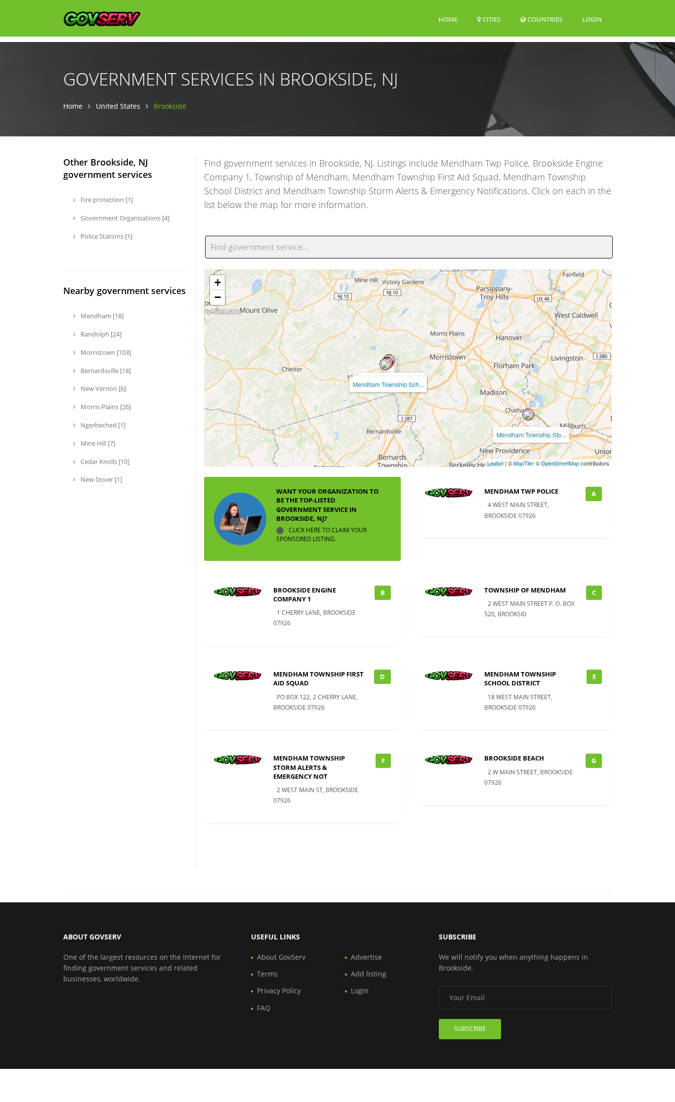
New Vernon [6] (102, 388)
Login (592, 19)
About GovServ (281, 957)
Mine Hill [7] (97, 443)
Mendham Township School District (520, 678)
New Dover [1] (100, 479)
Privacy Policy (279, 990)
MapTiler (523, 463)
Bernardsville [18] (105, 370)
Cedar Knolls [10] (104, 461)
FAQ (263, 1008)
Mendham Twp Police (521, 491)
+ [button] (217, 282)
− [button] (217, 297)
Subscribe (470, 1028)
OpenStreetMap (560, 463)
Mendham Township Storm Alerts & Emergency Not (309, 767)
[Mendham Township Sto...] (528, 415)
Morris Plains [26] (105, 406)
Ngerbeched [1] (102, 425)
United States (118, 106)
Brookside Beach (514, 758)
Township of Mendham (525, 590)
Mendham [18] (101, 315)
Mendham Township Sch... (388, 384)
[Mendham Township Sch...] (385, 364)
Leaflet (495, 463)
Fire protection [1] (106, 199)
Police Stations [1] (105, 236)
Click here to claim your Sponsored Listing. (321, 534)
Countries (544, 19)
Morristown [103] (105, 352)
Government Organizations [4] (124, 217)
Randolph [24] (100, 334)
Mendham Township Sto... (531, 434)
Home (448, 19)
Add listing (368, 973)
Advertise (366, 957)
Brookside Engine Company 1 (304, 594)
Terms (267, 973)
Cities (491, 19)
